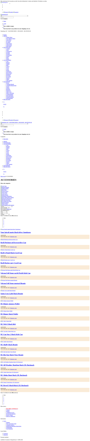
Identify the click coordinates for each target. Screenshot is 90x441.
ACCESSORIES (7, 60)
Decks (7, 83)
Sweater (8, 52)
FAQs (4, 421)
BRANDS (5, 139)
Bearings (8, 89)
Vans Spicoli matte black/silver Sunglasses (16, 232)
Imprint (7, 411)
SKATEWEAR (6, 47)
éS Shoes (8, 42)
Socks (7, 67)
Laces (7, 69)
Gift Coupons (9, 80)
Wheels (7, 88)
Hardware (8, 90)
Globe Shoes (9, 45)
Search (5, 18)
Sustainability (9, 427)
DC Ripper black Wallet (9, 314)
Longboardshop (9, 94)
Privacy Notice (9, 415)
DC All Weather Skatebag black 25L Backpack (17, 365)
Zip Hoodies (9, 55)
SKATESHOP (6, 81)
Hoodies (8, 53)
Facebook (5, 433)
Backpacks (8, 74)
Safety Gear (8, 91)
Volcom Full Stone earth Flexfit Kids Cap (15, 273)
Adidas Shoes (9, 37)
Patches (8, 78)
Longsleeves (9, 51)
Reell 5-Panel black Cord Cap (11, 253)
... (3, 225)
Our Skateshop (9, 428)
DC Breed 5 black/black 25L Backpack (14, 385)
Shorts (7, 58)
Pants (7, 57)
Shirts (7, 50)
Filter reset (9, 209)
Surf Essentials (9, 98)
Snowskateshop (9, 95)
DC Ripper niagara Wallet (10, 304)
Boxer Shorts (9, 72)
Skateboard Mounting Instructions (13, 426)
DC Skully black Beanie (9, 345)
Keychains (8, 76)
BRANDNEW (6, 99)
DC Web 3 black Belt (8, 324)
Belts (7, 65)
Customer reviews (10, 425)
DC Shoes (8, 41)
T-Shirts (8, 48)
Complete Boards (10, 84)
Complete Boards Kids (11, 85)
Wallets (7, 64)
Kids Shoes (8, 46)
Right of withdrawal (10, 416)
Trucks (7, 86)
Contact (8, 410)
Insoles (7, 70)
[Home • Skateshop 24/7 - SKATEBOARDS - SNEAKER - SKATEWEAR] (4, 14)
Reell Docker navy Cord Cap (11, 263)
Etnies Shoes (9, 43)
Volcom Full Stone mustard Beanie (13, 283)
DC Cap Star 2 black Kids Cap (12, 334)
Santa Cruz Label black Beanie (12, 294)
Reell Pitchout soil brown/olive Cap (13, 242)
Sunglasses (8, 71)
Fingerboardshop (10, 97)
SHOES (5, 36)
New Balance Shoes (10, 38)
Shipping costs (13, 236)
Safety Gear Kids (10, 93)
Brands (5, 34)
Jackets (7, 56)
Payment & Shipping (10, 413)
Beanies (8, 62)
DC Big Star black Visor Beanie (12, 355)
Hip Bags (8, 75)
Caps (7, 61)
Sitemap (8, 422)
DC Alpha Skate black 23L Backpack (14, 375)
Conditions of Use (10, 412)
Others (7, 79)
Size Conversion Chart (11, 423)
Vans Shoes (8, 39)
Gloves (7, 66)
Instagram (5, 434)
